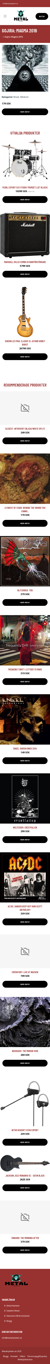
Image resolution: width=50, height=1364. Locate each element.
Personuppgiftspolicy (37, 1356)
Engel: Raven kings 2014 (25, 748)
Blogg (9, 1321)
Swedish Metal (13, 1310)
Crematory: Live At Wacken (25, 972)
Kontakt (14, 1356)
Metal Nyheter (13, 1305)
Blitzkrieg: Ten (25, 590)
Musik (16, 97)
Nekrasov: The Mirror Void (25, 1050)
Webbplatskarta (25, 1359)
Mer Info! (25, 112)
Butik (42, 16)
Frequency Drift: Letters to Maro (25, 669)
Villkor (22, 1356)
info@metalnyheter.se (10, 4)
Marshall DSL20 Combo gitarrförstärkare (25, 261)
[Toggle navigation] (5, 16)
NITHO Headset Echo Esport (25, 1130)
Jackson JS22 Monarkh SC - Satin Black (25, 1175)
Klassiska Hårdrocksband (17, 1315)
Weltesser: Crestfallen (25, 827)
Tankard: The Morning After (25, 1237)
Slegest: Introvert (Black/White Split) (25, 428)
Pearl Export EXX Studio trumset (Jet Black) (25, 187)
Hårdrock (24, 97)
